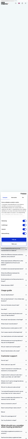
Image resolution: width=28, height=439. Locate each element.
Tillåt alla (14, 239)
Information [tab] (14, 197)
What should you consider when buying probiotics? (12, 426)
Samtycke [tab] (5, 197)
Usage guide (6, 290)
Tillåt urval (14, 244)
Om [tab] (23, 197)
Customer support (9, 356)
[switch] (24, 225)
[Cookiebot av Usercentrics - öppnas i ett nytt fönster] (20, 194)
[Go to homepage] (5, 3)
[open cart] (22, 3)
